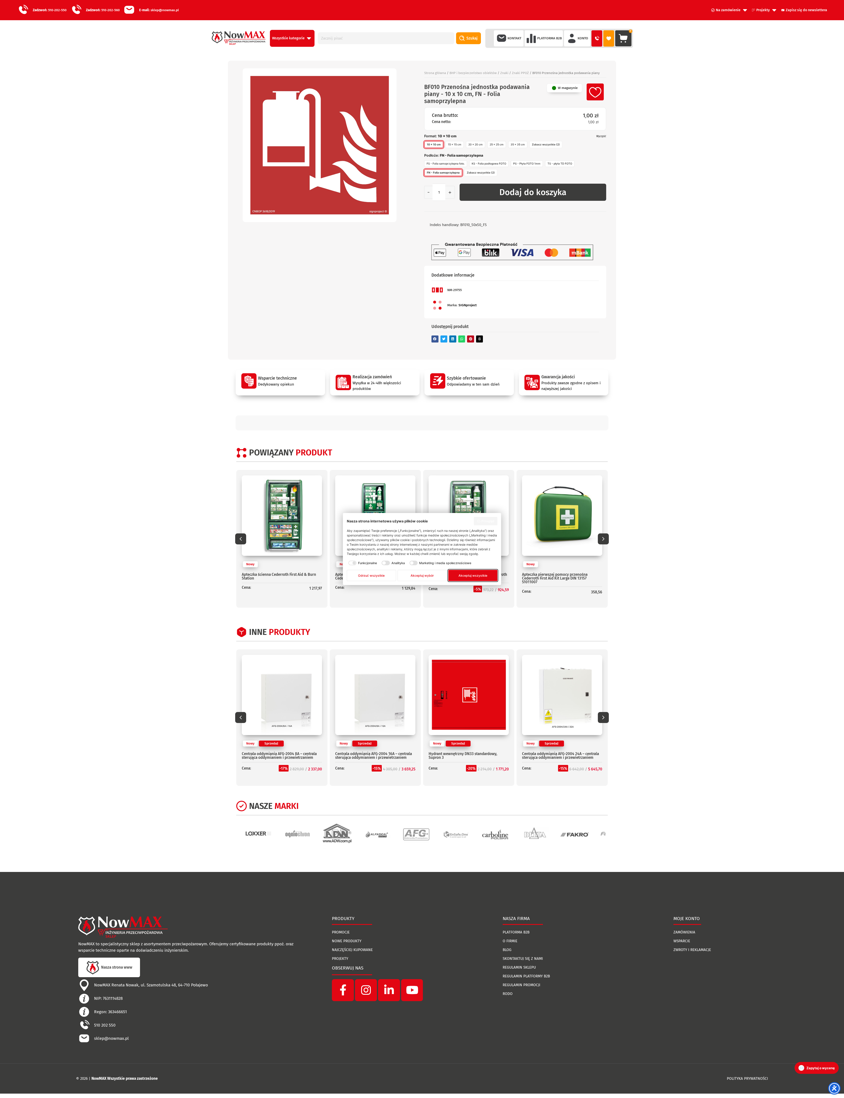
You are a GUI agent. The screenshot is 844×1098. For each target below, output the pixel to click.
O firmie (510, 941)
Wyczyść (601, 136)
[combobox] (386, 38)
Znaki (504, 73)
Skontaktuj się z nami (523, 958)
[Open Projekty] (774, 10)
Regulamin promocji (521, 985)
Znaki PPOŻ (520, 73)
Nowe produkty (346, 941)
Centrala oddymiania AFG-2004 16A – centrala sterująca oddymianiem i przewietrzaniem (280, 756)
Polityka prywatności (747, 1078)
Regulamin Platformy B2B (526, 976)
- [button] (428, 192)
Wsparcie (681, 941)
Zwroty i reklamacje (692, 950)
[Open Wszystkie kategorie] (309, 38)
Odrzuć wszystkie (371, 575)
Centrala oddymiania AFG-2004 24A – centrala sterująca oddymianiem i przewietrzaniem (467, 756)
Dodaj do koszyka (532, 192)
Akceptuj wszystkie (472, 575)
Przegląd (487, 521)
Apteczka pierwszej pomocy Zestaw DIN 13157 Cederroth (280, 576)
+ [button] (450, 192)
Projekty (340, 958)
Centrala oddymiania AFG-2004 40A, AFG (556, 754)
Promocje (341, 932)
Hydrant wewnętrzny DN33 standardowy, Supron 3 (369, 756)
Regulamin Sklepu (519, 967)
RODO (508, 993)
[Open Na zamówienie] (745, 10)
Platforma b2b (516, 932)
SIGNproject (467, 305)
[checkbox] (362, 563)
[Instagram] (366, 990)
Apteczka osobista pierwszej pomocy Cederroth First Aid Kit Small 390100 (562, 576)
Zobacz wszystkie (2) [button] (546, 144)
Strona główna (435, 73)
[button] (434, 338)
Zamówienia (684, 932)
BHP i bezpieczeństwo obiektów (473, 73)
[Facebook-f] (343, 990)
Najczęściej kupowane (352, 950)
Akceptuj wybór (422, 575)
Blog (507, 950)
